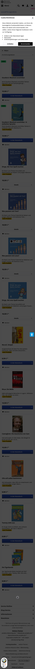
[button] (32, 334)
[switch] (4, 666)
